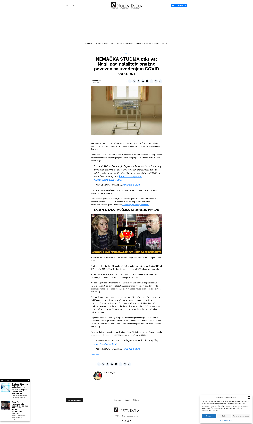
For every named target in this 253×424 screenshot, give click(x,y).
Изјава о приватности (226, 420)
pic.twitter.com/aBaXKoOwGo (107, 179)
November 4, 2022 (131, 184)
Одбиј (224, 416)
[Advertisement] (126, 26)
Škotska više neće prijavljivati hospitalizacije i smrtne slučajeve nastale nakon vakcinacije (20, 388)
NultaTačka (95, 354)
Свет (126, 53)
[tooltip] (130, 81)
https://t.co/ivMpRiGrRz (130, 176)
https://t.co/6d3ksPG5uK (105, 343)
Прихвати (209, 416)
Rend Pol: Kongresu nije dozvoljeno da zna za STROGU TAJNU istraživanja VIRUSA (20, 407)
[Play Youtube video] (126, 234)
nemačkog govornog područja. (135, 204)
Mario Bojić (97, 80)
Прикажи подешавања (241, 416)
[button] (249, 398)
